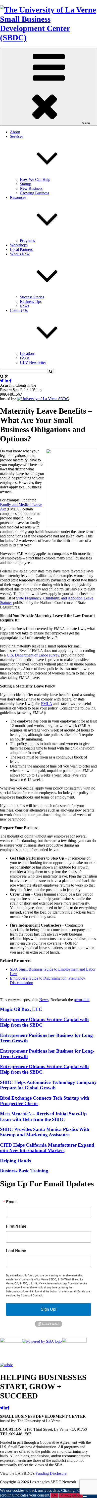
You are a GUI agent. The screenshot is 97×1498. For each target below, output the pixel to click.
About (15, 132)
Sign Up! (48, 1309)
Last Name (16, 1251)
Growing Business (34, 193)
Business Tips (31, 301)
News (24, 306)
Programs (27, 240)
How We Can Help (35, 179)
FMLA (46, 703)
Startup (25, 184)
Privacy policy (70, 1495)
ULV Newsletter (33, 362)
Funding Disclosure (51, 1473)
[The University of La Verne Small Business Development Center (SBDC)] (48, 37)
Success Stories (32, 297)
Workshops (19, 245)
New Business (31, 188)
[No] (85, 1496)
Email (11, 1202)
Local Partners (21, 249)
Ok (54, 1495)
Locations (27, 353)
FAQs (24, 358)
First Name (16, 1226)
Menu (86, 123)
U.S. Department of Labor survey (33, 655)
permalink (82, 1000)
